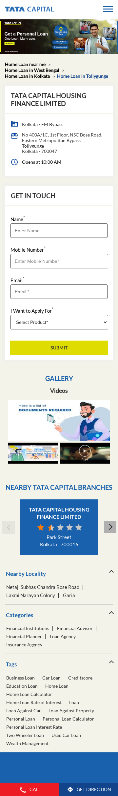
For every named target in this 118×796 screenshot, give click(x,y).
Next (109, 527)
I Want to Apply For (31, 310)
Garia (69, 595)
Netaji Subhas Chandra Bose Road (42, 587)
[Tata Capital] (29, 10)
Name (17, 218)
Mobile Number (28, 249)
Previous (8, 527)
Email (17, 279)
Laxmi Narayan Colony (30, 595)
